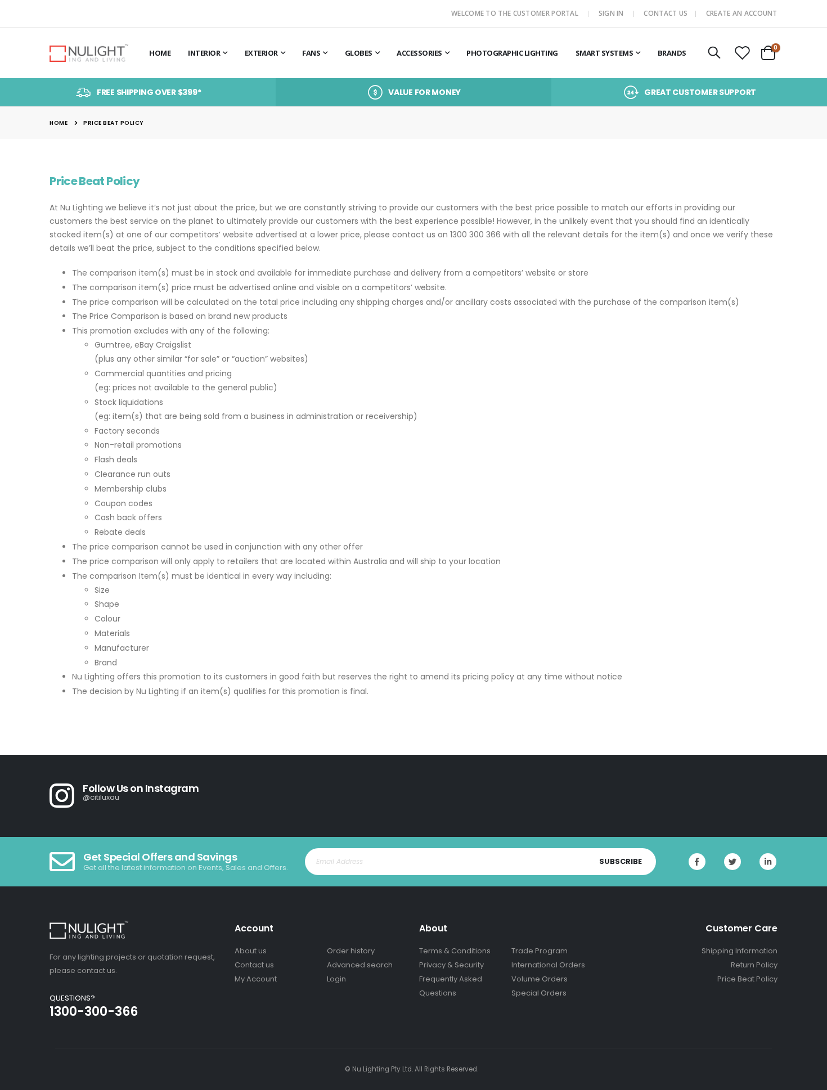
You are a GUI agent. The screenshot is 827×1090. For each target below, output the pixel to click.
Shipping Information (739, 950)
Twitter (732, 861)
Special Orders (539, 993)
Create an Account (741, 13)
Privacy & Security (451, 965)
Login (336, 979)
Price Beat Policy (747, 979)
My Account (256, 979)
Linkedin (767, 861)
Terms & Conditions (455, 950)
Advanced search (360, 965)
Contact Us (665, 13)
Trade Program (539, 950)
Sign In (611, 13)
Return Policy (754, 965)
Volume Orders (539, 979)
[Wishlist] (742, 53)
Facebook (697, 861)
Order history (351, 950)
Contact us (254, 965)
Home (59, 123)
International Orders (548, 965)
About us (251, 950)
